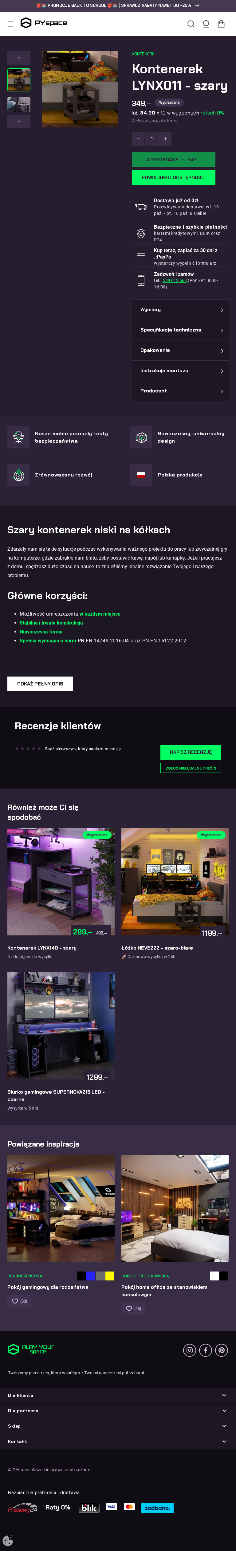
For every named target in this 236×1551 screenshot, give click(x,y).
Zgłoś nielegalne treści (191, 768)
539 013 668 (175, 280)
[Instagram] (189, 1350)
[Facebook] (205, 1350)
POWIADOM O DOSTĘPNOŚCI (174, 178)
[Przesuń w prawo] (18, 121)
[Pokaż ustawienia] (8, 1541)
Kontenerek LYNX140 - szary (42, 948)
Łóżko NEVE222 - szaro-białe (157, 948)
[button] (118, 5)
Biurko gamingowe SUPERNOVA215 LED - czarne (56, 1096)
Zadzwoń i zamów (174, 274)
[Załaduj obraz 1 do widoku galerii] (18, 79)
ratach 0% (212, 113)
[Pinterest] (221, 1350)
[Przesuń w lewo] (18, 58)
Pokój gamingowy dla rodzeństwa (47, 1287)
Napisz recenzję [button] (191, 752)
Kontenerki (143, 54)
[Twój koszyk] (221, 24)
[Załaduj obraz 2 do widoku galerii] (18, 108)
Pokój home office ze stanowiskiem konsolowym (164, 1291)
